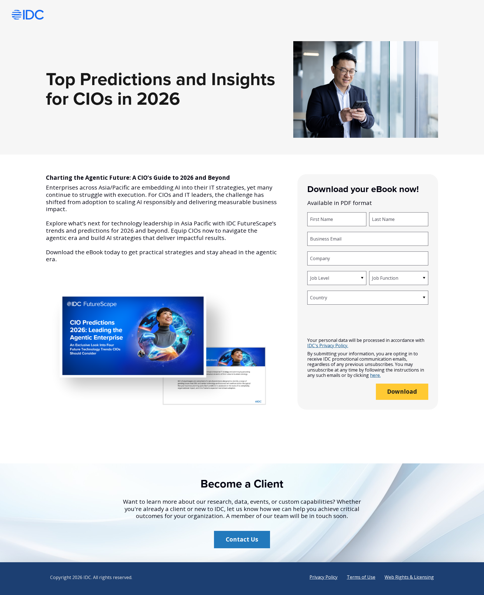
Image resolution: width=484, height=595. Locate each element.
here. (375, 375)
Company (320, 258)
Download (402, 391)
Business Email (325, 238)
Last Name (383, 219)
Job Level (319, 278)
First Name (321, 219)
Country (318, 297)
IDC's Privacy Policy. (327, 345)
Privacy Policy (324, 577)
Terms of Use (361, 577)
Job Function (385, 278)
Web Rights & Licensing (409, 577)
